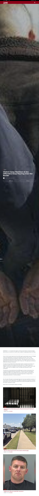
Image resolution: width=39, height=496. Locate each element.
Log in (35, 0)
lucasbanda (11, 411)
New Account (32, 0)
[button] (11, 181)
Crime (5, 169)
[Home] (4, 2)
